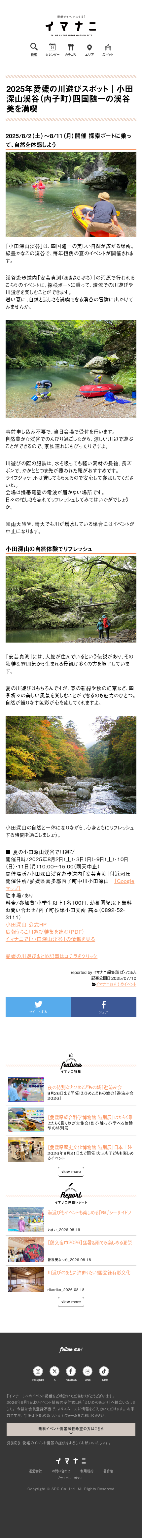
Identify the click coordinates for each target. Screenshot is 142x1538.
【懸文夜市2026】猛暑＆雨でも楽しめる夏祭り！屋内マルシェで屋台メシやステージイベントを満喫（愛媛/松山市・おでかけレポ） (90, 1242)
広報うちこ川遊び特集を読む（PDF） (45, 931)
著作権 (108, 1470)
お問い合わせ (61, 1470)
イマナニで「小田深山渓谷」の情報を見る (50, 938)
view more (71, 1171)
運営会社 (35, 1470)
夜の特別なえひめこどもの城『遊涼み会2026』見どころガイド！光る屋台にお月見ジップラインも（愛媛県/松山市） (89, 1087)
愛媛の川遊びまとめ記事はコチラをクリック (51, 955)
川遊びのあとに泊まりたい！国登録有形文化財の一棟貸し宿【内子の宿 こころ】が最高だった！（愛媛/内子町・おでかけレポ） (89, 1272)
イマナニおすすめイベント (116, 984)
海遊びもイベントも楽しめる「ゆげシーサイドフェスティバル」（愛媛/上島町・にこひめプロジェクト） (91, 1212)
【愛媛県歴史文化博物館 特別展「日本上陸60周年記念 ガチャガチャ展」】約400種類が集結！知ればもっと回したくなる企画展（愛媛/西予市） (90, 1147)
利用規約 (86, 1470)
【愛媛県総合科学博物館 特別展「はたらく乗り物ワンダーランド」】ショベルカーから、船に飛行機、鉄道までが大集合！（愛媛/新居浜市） (90, 1117)
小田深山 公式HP (26, 924)
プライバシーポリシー (71, 1477)
